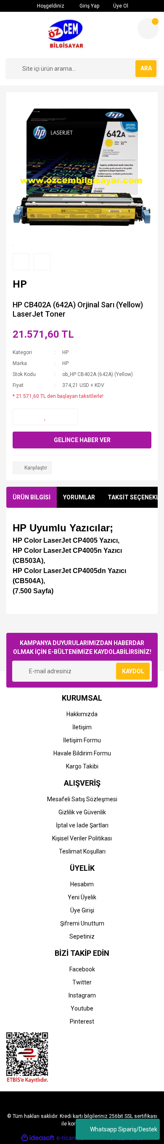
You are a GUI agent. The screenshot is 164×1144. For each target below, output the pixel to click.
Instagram (82, 995)
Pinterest (82, 1021)
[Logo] (68, 35)
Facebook (82, 969)
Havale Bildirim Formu (82, 753)
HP (65, 352)
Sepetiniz (82, 936)
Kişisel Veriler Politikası (82, 838)
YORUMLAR (79, 497)
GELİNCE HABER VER (82, 440)
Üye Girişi (82, 910)
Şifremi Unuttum (82, 923)
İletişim (82, 727)
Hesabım (82, 884)
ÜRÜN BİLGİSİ (31, 497)
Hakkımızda (82, 714)
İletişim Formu (82, 740)
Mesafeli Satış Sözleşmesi (82, 799)
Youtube (82, 1008)
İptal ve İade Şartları (82, 825)
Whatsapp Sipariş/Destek (123, 1129)
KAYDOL (133, 671)
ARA (146, 68)
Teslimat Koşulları (82, 851)
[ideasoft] (38, 1138)
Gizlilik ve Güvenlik (82, 812)
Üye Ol (120, 6)
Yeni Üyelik (82, 897)
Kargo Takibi (82, 766)
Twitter (82, 982)
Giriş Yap (88, 6)
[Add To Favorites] (45, 416)
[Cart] (148, 28)
